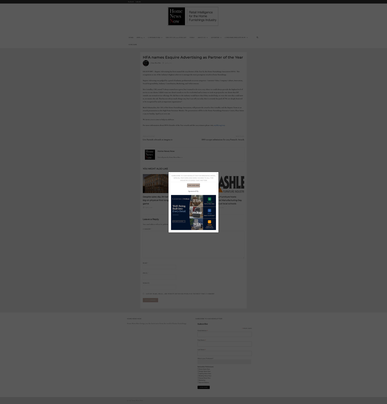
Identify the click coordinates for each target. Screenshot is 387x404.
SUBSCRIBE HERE (193, 185)
